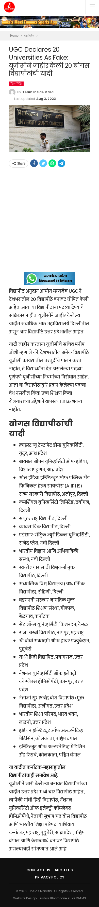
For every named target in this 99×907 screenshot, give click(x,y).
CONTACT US (38, 870)
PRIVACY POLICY (49, 877)
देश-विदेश (16, 84)
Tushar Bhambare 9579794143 (62, 898)
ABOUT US (64, 870)
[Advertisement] (49, 222)
